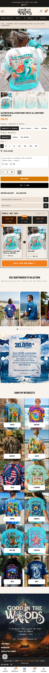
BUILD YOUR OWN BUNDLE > (24, 263)
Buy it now (24, 185)
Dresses (43, 18)
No (14, 164)
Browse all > (41, 213)
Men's (18, 18)
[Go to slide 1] (19, 380)
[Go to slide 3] (24, 380)
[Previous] (3, 60)
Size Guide (8, 151)
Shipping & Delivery (7, 193)
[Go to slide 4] (27, 380)
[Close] (11, 664)
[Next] (46, 60)
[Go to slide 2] (22, 380)
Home (2, 23)
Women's (30, 18)
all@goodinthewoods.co (26, 639)
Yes (6, 164)
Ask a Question (21, 193)
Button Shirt (6, 18)
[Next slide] (46, 358)
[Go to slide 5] (29, 380)
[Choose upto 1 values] (10, 160)
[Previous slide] (3, 358)
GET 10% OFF (5, 664)
